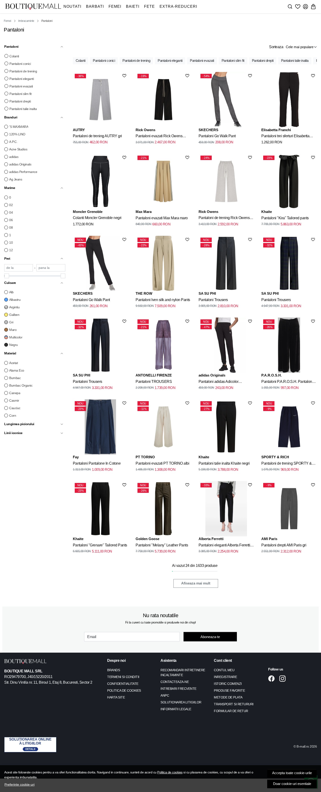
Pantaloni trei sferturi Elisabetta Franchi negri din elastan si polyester (285, 137)
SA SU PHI (207, 293)
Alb (11, 292)
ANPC (164, 695)
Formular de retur (231, 711)
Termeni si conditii (123, 677)
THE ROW (144, 293)
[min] (18, 267)
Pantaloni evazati (21, 86)
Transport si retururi (234, 704)
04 (11, 212)
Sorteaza (276, 47)
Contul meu (224, 670)
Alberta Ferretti (211, 539)
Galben (14, 315)
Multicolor (15, 337)
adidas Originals (20, 164)
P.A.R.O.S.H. (271, 375)
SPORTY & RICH (275, 457)
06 (11, 220)
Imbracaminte (26, 21)
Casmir (14, 400)
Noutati (72, 6)
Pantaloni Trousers (213, 300)
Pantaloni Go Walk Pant (217, 136)
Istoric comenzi (228, 684)
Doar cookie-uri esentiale (292, 784)
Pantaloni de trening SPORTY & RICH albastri (286, 464)
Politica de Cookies (124, 690)
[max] (50, 267)
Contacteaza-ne (174, 682)
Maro (12, 330)
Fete (149, 6)
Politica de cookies (170, 772)
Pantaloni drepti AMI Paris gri (283, 545)
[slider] (6, 276)
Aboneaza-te (210, 637)
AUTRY (79, 130)
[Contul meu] (305, 6)
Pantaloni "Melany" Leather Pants (162, 545)
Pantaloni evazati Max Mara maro (162, 218)
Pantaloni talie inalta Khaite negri (224, 463)
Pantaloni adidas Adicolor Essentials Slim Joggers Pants (222, 382)
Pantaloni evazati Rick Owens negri (159, 137)
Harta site (116, 697)
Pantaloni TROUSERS (154, 382)
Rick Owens (145, 130)
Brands (113, 670)
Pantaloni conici (20, 64)
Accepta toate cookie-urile (292, 773)
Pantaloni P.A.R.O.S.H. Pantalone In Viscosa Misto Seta (287, 382)
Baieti (132, 6)
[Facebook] (272, 678)
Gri (11, 322)
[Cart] (313, 6)
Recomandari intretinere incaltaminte (182, 672)
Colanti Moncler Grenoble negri (97, 218)
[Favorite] (297, 6)
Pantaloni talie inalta (23, 109)
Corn (12, 415)
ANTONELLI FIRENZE (154, 375)
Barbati (95, 6)
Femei (115, 6)
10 (11, 242)
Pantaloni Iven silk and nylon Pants (163, 300)
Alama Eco (16, 370)
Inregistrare (225, 677)
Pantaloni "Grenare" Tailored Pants (100, 545)
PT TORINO (145, 457)
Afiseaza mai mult (195, 583)
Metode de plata (228, 697)
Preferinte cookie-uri (19, 784)
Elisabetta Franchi (276, 130)
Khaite (266, 212)
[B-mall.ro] (33, 6)
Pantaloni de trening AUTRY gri (97, 136)
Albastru (14, 300)
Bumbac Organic (20, 385)
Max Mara (144, 212)
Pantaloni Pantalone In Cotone (97, 463)
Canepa (14, 393)
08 (11, 227)
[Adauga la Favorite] (124, 76)
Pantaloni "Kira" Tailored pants (285, 218)
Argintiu (14, 307)
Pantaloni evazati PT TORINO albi (162, 463)
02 (11, 205)
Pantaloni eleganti (21, 79)
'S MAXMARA (18, 127)
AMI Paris (269, 539)
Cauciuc (14, 408)
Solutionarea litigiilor (180, 702)
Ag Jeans (15, 179)
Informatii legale (175, 709)
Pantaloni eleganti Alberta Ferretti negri (224, 546)
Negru (13, 345)
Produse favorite (229, 690)
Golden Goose (147, 539)
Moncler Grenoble (87, 212)
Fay (76, 457)
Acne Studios (18, 149)
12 (11, 250)
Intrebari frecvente (178, 688)
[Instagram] (283, 678)
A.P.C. (13, 142)
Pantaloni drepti (20, 101)
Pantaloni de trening (23, 71)
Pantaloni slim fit (20, 94)
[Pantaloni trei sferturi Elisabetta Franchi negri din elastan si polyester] (289, 99)
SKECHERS (208, 130)
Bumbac (15, 378)
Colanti (14, 56)
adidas (13, 157)
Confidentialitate (122, 684)
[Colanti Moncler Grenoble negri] (100, 181)
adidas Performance (23, 172)
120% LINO (17, 134)
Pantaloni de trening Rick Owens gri (224, 218)
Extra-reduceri (178, 6)
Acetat (13, 363)
